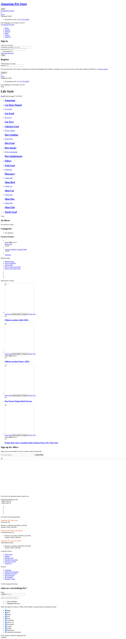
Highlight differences (13, 603)
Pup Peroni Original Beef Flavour (18, 401)
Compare (24, 314)
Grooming (8, 570)
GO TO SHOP (24, 19)
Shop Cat (9, 190)
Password (4, 49)
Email (2, 65)
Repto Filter (8, 244)
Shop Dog (9, 199)
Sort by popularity (10, 263)
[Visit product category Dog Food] (9, 139)
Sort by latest (9, 265)
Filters (8, 161)
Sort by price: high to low (13, 268)
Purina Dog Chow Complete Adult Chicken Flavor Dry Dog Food (31, 443)
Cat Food (9, 113)
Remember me (7, 51)
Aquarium (10, 100)
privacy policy (103, 69)
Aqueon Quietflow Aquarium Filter (16, 249)
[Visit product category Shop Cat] (8, 186)
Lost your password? (7, 53)
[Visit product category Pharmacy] (9, 169)
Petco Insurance (10, 575)
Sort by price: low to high (13, 267)
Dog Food (9, 143)
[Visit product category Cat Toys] (8, 117)
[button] (63, 13)
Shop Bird (10, 182)
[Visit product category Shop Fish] (9, 203)
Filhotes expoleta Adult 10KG (17, 320)
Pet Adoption (9, 577)
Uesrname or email (7, 47)
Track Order (8, 554)
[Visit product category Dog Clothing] (10, 130)
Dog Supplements (13, 156)
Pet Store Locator (10, 561)
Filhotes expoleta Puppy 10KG (17, 361)
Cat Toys (9, 122)
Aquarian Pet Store (14, 4)
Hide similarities (12, 601)
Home (3, 96)
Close (2, 14)
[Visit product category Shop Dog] (9, 195)
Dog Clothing (11, 135)
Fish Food (10, 165)
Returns (7, 556)
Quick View (32, 314)
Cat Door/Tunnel (13, 105)
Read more (8, 314)
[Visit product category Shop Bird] (9, 178)
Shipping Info (9, 558)
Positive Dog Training (11, 572)
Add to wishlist (16, 314)
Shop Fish (10, 207)
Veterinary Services (11, 573)
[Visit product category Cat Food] (8, 109)
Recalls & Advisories (11, 560)
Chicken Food (12, 126)
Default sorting (9, 261)
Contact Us (8, 563)
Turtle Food (11, 212)
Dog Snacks (10, 147)
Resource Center (10, 579)
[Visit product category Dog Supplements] (11, 152)
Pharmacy (10, 174)
